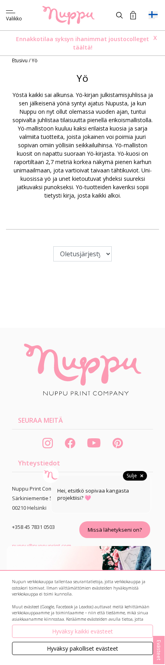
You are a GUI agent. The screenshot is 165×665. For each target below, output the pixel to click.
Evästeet (159, 650)
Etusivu (20, 60)
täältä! (83, 47)
